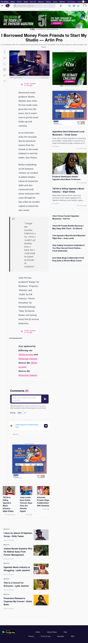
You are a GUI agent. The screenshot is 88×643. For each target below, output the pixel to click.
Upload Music (52, 632)
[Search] (15, 6)
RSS (72, 636)
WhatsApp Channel (27, 358)
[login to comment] (29, 398)
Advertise (60, 636)
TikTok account (25, 354)
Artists (38, 632)
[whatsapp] (4, 63)
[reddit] (4, 75)
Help (65, 632)
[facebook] (5, 52)
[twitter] (4, 58)
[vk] (4, 81)
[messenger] (4, 69)
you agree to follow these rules (32, 406)
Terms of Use (45, 636)
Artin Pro (15, 434)
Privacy (31, 636)
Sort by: (13, 413)
